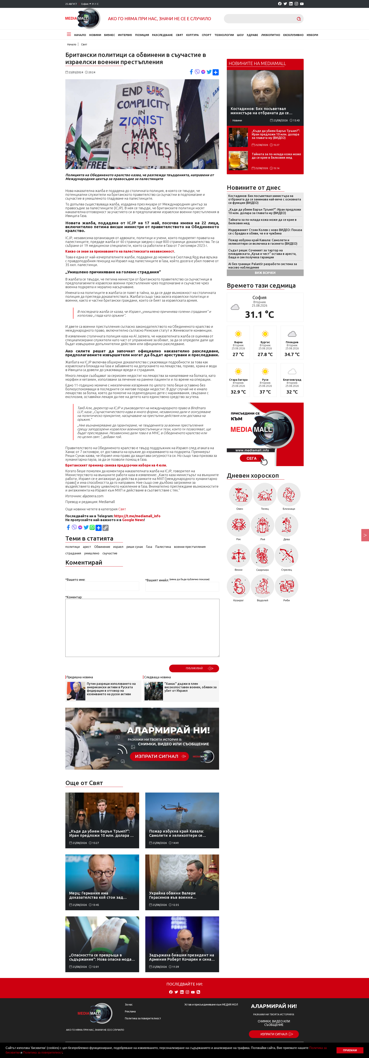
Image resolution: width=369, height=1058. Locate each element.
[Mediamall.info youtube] (302, 4)
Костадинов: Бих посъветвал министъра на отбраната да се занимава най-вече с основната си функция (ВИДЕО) (264, 199)
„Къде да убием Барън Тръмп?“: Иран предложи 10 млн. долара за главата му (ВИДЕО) (276, 134)
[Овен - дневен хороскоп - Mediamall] (240, 498)
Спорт (206, 35)
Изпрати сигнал (274, 1034)
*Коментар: (73, 597)
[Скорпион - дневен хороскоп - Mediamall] (262, 559)
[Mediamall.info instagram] (296, 4)
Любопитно (270, 35)
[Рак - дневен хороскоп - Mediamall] (238, 528)
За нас (129, 1004)
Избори (312, 35)
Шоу (240, 35)
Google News (133, 520)
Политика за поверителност (42, 1052)
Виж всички (265, 273)
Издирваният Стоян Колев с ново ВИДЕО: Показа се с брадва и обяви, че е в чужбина (265, 231)
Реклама (130, 1011)
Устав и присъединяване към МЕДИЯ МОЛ (211, 1004)
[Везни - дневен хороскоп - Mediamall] (238, 559)
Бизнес (109, 35)
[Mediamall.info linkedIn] (291, 4)
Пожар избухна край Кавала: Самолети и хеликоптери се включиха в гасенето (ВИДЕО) (262, 241)
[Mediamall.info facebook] (280, 4)
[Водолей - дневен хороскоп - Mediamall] (262, 589)
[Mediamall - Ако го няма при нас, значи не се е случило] (82, 18)
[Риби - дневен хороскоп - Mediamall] (286, 589)
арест (87, 546)
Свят (179, 35)
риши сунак (134, 546)
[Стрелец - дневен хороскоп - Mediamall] (286, 559)
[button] (64, 1053)
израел (118, 546)
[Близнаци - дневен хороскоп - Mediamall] (289, 498)
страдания (73, 553)
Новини (95, 35)
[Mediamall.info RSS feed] (198, 992)
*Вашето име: (75, 579)
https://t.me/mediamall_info (137, 516)
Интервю (125, 35)
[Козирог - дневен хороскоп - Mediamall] (238, 589)
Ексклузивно (293, 35)
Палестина (163, 546)
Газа (149, 546)
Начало (80, 35)
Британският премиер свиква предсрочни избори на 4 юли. (116, 465)
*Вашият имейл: (157, 580)
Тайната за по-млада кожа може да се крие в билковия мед (276, 155)
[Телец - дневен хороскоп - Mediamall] (265, 498)
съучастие (109, 553)
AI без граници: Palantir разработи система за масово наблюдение (262, 265)
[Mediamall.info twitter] (285, 4)
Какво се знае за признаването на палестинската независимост (119, 251)
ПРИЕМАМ (350, 1050)
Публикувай (194, 668)
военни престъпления (190, 546)
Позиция (142, 35)
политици (72, 546)
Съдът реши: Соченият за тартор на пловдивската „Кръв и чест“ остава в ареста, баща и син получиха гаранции (262, 254)
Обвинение (102, 546)
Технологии (224, 35)
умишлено (91, 553)
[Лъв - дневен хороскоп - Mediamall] (262, 528)
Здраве (252, 35)
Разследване (162, 35)
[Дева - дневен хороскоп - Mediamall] (286, 528)
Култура (192, 35)
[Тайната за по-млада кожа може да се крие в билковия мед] (238, 160)
